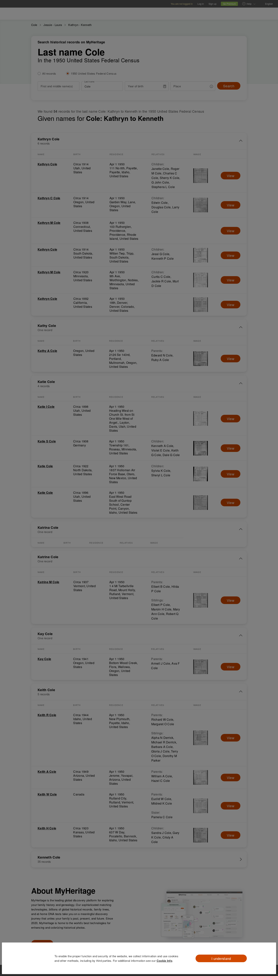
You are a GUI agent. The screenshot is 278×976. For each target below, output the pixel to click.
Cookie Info (164, 961)
